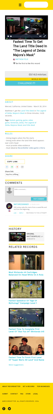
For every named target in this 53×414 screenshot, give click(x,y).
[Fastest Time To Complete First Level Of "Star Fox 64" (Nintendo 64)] (27, 317)
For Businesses (43, 386)
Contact (14, 394)
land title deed (29, 125)
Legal (35, 394)
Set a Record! (29, 386)
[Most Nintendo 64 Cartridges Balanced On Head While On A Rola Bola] (27, 260)
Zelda (21, 122)
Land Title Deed (27, 111)
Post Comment (38, 199)
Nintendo (14, 122)
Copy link (12, 161)
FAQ (21, 394)
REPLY (21, 213)
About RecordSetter (11, 386)
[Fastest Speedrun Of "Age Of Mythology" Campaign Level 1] (27, 289)
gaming (19, 120)
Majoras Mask (16, 125)
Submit (5, 394)
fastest (12, 120)
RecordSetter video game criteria (31, 148)
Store (28, 394)
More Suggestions (16, 365)
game (25, 120)
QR (22, 167)
